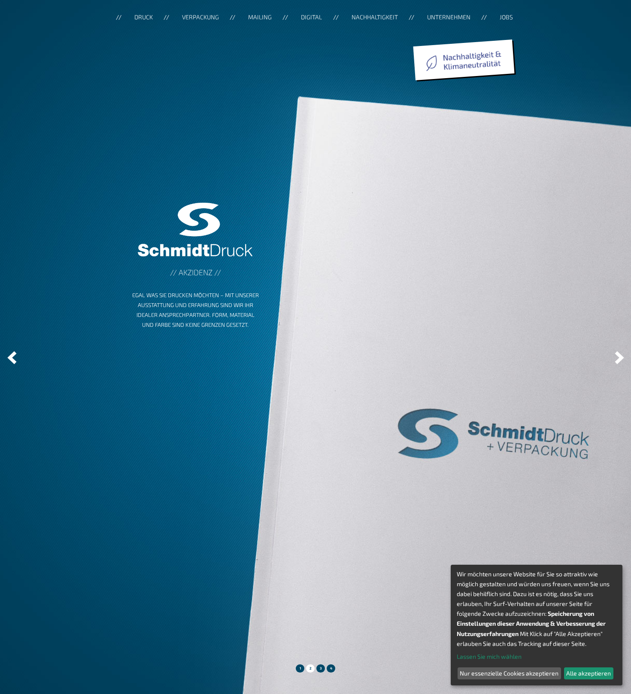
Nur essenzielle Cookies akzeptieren (509, 673)
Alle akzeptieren (588, 673)
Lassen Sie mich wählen (489, 656)
